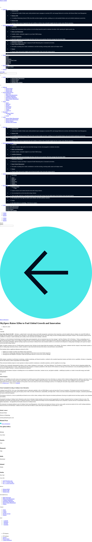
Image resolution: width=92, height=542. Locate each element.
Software (5, 9)
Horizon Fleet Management (12, 119)
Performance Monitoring (17, 41)
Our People (8, 61)
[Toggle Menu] (0, 7)
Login (4, 77)
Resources (5, 65)
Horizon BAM (15, 10)
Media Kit (8, 104)
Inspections (14, 26)
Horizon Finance (15, 79)
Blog (7, 68)
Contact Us (8, 63)
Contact (4, 213)
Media (7, 57)
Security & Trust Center (11, 60)
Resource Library (10, 66)
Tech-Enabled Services (8, 25)
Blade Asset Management (17, 31)
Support (4, 69)
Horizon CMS (15, 15)
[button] (46, 35)
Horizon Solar (15, 20)
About (4, 55)
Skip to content (3, 0)
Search (1, 73)
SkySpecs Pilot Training (17, 82)
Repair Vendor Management (18, 44)
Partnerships (8, 59)
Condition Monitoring (16, 36)
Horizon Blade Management (18, 78)
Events (7, 115)
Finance (13, 49)
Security (7, 105)
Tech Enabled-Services (8, 92)
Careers (7, 64)
